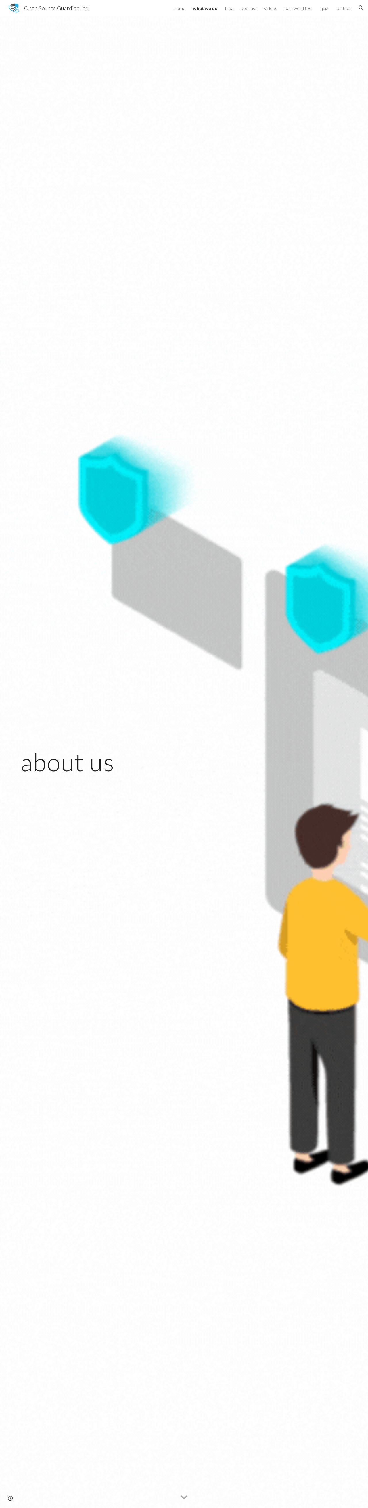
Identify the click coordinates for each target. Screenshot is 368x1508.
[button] (361, 8)
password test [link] (299, 8)
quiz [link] (324, 8)
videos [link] (270, 8)
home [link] (179, 8)
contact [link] (343, 8)
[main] (99, 761)
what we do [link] (205, 8)
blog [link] (229, 8)
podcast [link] (249, 8)
